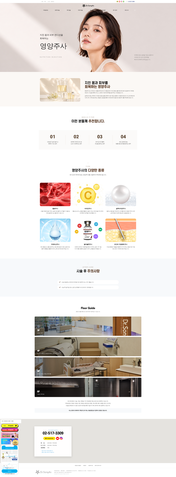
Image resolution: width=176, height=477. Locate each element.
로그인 (49, 1)
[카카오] (117, 1)
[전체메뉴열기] (135, 10)
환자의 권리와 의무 (98, 465)
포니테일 (92, 10)
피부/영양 (103, 10)
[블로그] (123, 1)
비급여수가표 (90, 465)
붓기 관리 (115, 10)
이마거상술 (80, 10)
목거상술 (69, 10)
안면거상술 (57, 10)
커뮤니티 (126, 10)
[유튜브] (119, 1)
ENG (42, 1)
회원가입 (52, 1)
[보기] (13, 468)
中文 (45, 1)
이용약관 (84, 465)
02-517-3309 (131, 1)
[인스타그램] (121, 1)
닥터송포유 (45, 10)
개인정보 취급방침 (78, 465)
